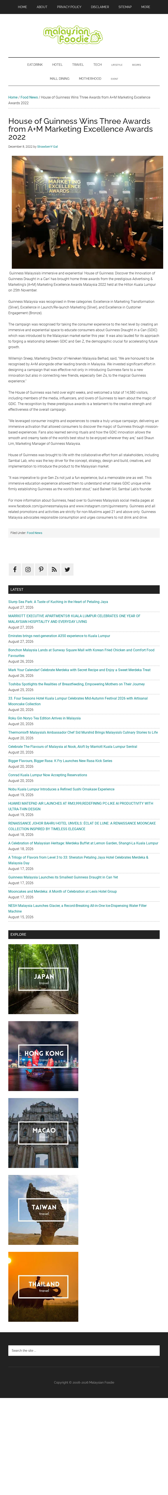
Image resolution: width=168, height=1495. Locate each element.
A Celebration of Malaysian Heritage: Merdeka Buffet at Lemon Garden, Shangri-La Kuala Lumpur (83, 843)
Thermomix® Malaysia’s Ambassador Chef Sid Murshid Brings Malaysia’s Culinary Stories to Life (83, 732)
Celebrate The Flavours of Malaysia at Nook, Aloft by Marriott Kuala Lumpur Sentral (72, 747)
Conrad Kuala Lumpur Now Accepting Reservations (47, 775)
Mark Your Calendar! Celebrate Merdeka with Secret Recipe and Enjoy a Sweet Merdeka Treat (79, 670)
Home (13, 97)
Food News (29, 97)
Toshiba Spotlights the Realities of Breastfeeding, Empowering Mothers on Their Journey (76, 684)
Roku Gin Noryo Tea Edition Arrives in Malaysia (44, 718)
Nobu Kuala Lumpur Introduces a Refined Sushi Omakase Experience (61, 789)
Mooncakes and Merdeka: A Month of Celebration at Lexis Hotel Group (62, 891)
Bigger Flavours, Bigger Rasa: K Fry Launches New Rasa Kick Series (60, 761)
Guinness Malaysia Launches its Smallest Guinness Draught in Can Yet (63, 877)
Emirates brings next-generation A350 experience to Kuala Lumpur (59, 636)
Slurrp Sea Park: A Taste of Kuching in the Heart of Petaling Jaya (58, 602)
